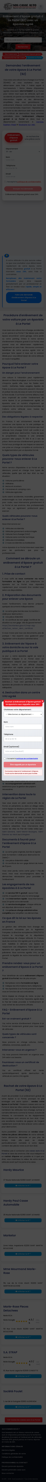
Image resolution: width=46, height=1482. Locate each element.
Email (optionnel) (11, 746)
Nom (6, 722)
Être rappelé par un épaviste (23, 764)
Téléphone (8, 734)
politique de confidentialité (27, 758)
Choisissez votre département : (18, 709)
